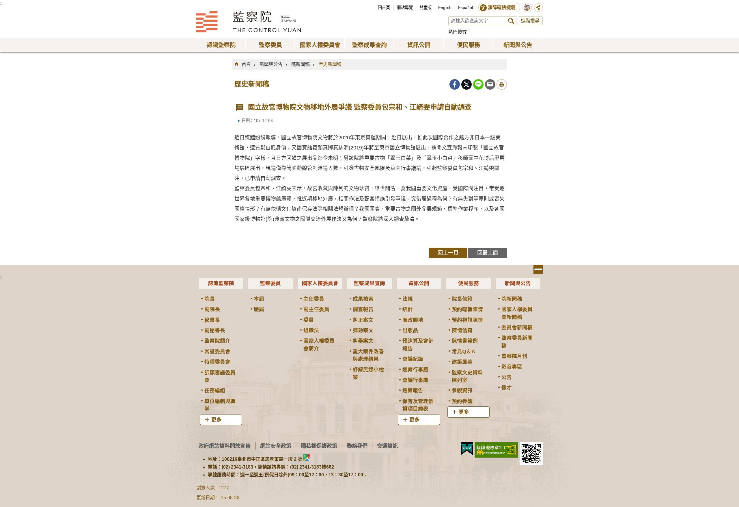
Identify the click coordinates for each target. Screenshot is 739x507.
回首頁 (384, 7)
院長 (209, 299)
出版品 (410, 330)
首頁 (246, 64)
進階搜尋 (530, 20)
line (478, 84)
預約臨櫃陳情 (467, 309)
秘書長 (212, 320)
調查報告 (363, 309)
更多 (216, 420)
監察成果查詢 (369, 283)
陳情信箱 (462, 330)
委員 (308, 320)
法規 (407, 299)
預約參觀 (462, 401)
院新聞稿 (300, 64)
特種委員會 (217, 362)
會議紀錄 (412, 359)
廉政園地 (412, 320)
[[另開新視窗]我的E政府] (467, 449)
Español (465, 7)
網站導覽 (405, 7)
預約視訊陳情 (467, 320)
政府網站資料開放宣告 (225, 446)
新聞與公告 (271, 64)
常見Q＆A (463, 351)
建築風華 (462, 362)
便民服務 (468, 283)
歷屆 (259, 309)
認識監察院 (221, 283)
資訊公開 (418, 283)
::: (1, 3)
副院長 (212, 309)
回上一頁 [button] (448, 253)
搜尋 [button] (511, 20)
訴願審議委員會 (220, 376)
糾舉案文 (363, 341)
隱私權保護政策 (319, 446)
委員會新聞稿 (517, 327)
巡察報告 (412, 390)
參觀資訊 (462, 390)
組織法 (311, 330)
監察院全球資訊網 (248, 21)
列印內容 (502, 84)
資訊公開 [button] (418, 45)
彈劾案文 (363, 330)
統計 (407, 309)
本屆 (259, 299)
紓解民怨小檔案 (368, 373)
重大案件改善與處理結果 (368, 355)
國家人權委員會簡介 (319, 344)
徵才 (506, 388)
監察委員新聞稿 (517, 341)
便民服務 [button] (468, 45)
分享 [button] (538, 7)
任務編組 (214, 390)
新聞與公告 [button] (517, 45)
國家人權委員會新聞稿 (517, 313)
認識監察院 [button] (221, 45)
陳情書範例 (465, 341)
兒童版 (425, 7)
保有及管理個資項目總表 (418, 405)
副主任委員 (316, 309)
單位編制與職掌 (220, 405)
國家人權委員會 (320, 283)
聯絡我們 (357, 446)
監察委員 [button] (270, 45)
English (444, 7)
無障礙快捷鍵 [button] (502, 7)
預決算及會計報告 (418, 344)
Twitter (466, 84)
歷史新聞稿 (329, 64)
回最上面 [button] (487, 253)
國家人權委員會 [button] (320, 45)
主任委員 (313, 299)
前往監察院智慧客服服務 (527, 7)
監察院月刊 (514, 356)
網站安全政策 (275, 446)
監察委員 (270, 283)
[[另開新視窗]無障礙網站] (496, 450)
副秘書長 (214, 330)
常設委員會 (217, 351)
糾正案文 (363, 320)
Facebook (454, 84)
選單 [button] (538, 269)
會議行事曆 (415, 380)
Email (490, 84)
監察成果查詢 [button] (369, 45)
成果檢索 (363, 299)
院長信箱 (462, 299)
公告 (506, 377)
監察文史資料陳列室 (467, 376)
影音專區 (511, 367)
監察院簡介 (217, 341)
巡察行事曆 (415, 370)
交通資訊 (387, 446)
